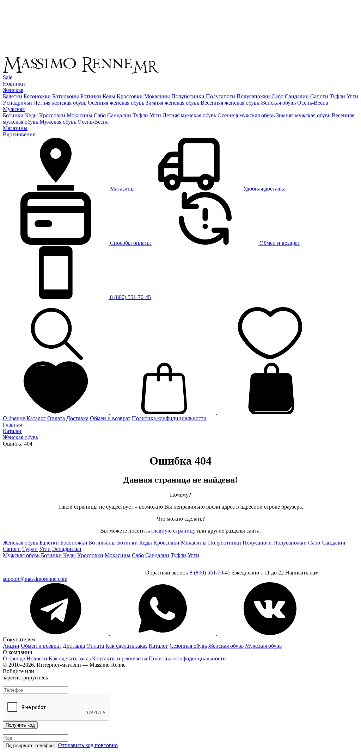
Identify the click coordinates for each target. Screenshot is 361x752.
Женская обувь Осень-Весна (294, 103)
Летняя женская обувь (59, 103)
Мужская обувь (21, 555)
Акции (11, 646)
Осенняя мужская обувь (246, 115)
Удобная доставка (264, 189)
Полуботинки (187, 96)
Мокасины (157, 96)
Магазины (15, 128)
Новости (36, 658)
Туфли (337, 96)
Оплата (56, 418)
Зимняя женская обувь (172, 103)
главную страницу (173, 531)
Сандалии (297, 96)
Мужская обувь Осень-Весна (74, 122)
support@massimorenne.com (35, 579)
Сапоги (319, 96)
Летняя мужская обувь (189, 115)
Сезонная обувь (188, 646)
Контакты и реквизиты (119, 658)
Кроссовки (130, 96)
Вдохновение (19, 134)
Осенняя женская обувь (116, 103)
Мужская (14, 109)
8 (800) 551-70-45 (130, 297)
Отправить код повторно (88, 745)
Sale (7, 77)
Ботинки (90, 96)
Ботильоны (65, 96)
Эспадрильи (17, 103)
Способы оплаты (130, 243)
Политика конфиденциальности (187, 658)
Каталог (36, 418)
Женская (13, 90)
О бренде (14, 418)
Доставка (77, 418)
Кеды (109, 96)
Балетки (12, 96)
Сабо (277, 96)
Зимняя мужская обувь (303, 115)
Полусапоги (220, 96)
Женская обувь (20, 543)
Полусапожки (253, 96)
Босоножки (37, 96)
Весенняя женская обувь (230, 103)
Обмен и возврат (279, 243)
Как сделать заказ (126, 646)
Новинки (14, 84)
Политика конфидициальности (169, 418)
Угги (352, 96)
